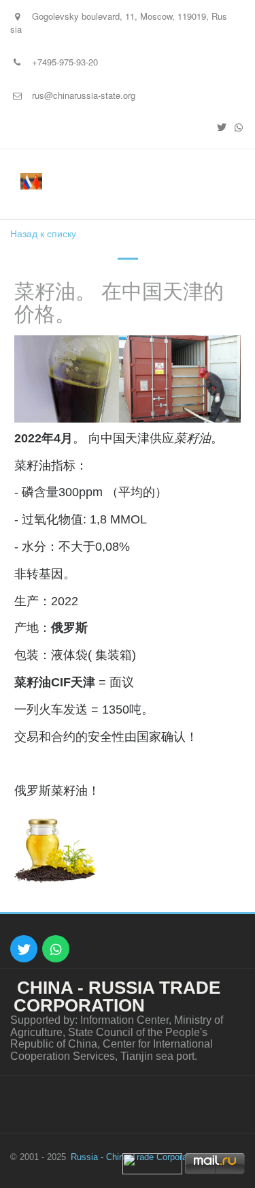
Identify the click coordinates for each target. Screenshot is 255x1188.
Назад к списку (43, 233)
